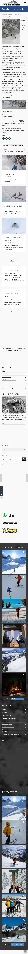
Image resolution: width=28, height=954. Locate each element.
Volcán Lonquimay (7, 385)
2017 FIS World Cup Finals (13, 206)
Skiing (8, 16)
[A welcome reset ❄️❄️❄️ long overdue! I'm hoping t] (14, 660)
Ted (20, 14)
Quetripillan (5, 374)
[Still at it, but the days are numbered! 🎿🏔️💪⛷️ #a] (14, 611)
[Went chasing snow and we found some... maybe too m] (14, 587)
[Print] (6, 138)
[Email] (9, 138)
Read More (22, 419)
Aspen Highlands (10, 145)
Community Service (11, 174)
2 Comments (15, 16)
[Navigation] (25, 3)
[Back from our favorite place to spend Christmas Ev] (14, 684)
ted (5, 291)
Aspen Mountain (19, 145)
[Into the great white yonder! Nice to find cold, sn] (14, 832)
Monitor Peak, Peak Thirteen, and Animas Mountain (12, 730)
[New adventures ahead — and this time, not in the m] (14, 635)
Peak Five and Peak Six (8, 388)
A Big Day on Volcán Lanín (9, 380)
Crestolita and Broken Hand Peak (10, 734)
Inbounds (4, 16)
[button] (24, 459)
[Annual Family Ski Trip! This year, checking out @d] (14, 905)
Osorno (4, 371)
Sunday (4, 83)
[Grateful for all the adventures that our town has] (14, 930)
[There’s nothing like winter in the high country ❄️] (14, 856)
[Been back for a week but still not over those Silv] (14, 808)
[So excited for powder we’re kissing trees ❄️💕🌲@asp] (14, 881)
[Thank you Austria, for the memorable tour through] (14, 562)
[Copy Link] (3, 138)
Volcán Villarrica (6, 377)
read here (10, 116)
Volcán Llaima (5, 382)
